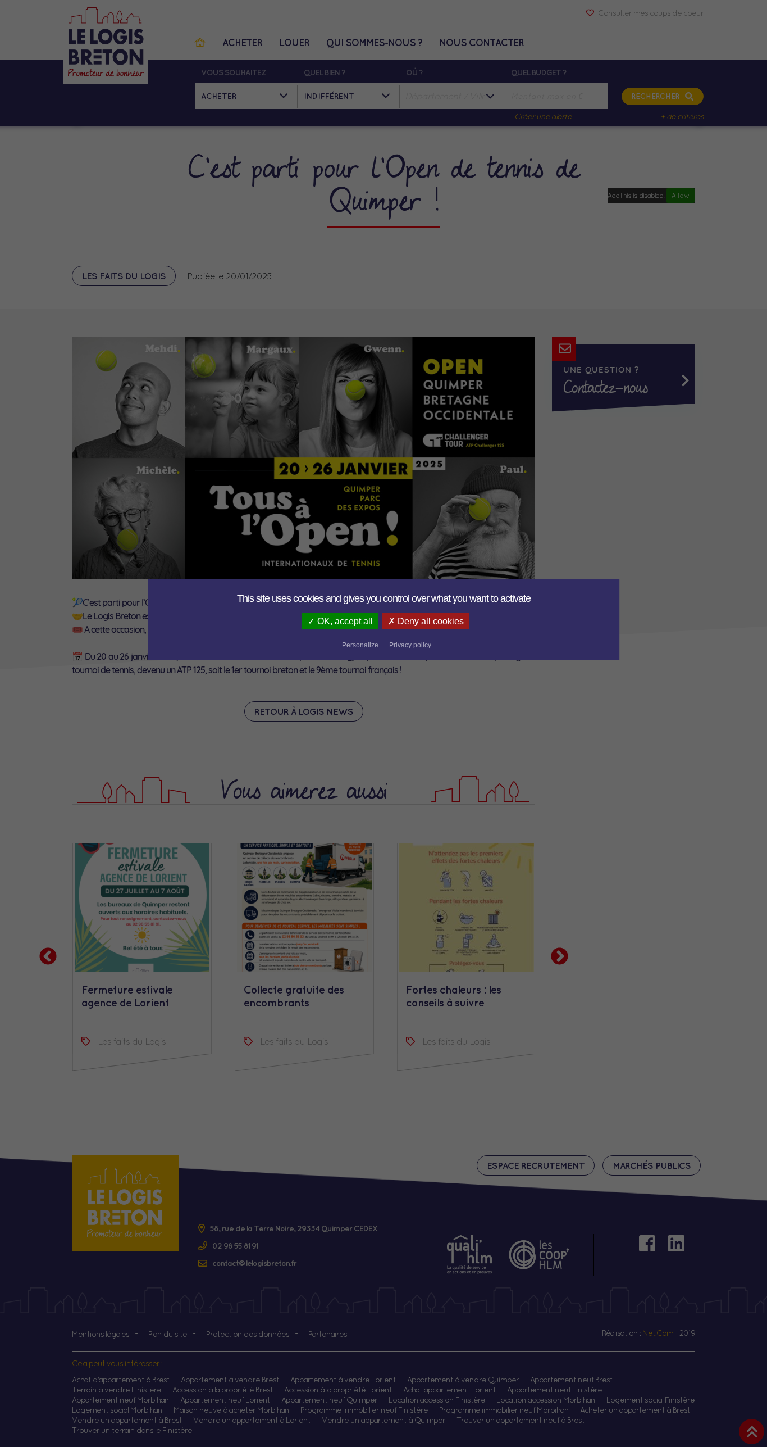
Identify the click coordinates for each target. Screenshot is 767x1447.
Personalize (360, 645)
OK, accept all (344, 621)
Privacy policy (410, 645)
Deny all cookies (429, 621)
